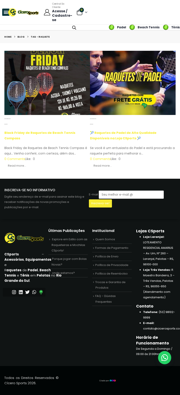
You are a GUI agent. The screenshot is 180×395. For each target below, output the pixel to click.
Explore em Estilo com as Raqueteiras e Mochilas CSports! (69, 245)
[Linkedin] (20, 292)
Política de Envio (107, 256)
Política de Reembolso (111, 273)
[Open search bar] (74, 27)
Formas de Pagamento (111, 248)
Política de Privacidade (111, 265)
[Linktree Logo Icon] (41, 292)
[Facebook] (7, 292)
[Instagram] (14, 292)
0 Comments (14, 159)
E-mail (94, 194)
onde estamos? (63, 273)
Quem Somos (105, 239)
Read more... (17, 165)
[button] (5, 118)
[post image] (47, 83)
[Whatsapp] (34, 292)
